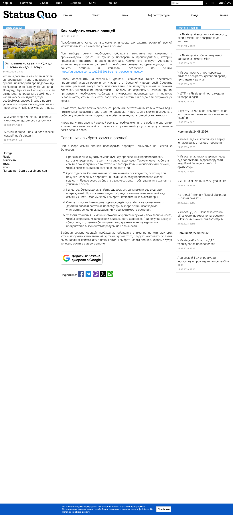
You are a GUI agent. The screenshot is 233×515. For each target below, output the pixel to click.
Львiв (44, 3)
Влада (194, 15)
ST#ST (93, 3)
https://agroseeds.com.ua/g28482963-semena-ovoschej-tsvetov (102, 71)
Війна (124, 15)
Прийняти (164, 509)
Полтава (26, 3)
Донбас (75, 3)
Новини (67, 15)
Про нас (111, 3)
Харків (7, 3)
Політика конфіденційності (76, 512)
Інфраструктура (159, 15)
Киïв (59, 3)
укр (221, 2)
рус (229, 2)
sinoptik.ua (40, 170)
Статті (96, 15)
